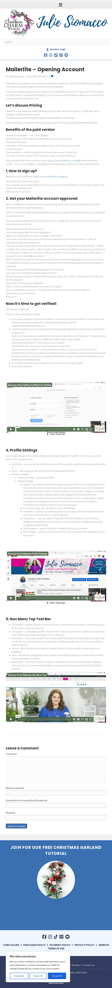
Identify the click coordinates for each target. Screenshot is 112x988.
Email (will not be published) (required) (26, 800)
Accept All (57, 976)
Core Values (11, 945)
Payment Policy (60, 945)
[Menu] (60, 5)
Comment (11, 753)
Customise (19, 976)
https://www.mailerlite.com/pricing (56, 117)
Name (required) (15, 788)
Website (10, 812)
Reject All (38, 976)
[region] (38, 966)
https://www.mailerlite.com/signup (50, 176)
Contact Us (88, 965)
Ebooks (76, 965)
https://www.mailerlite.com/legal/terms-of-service (73, 160)
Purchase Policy (34, 945)
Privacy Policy (84, 945)
